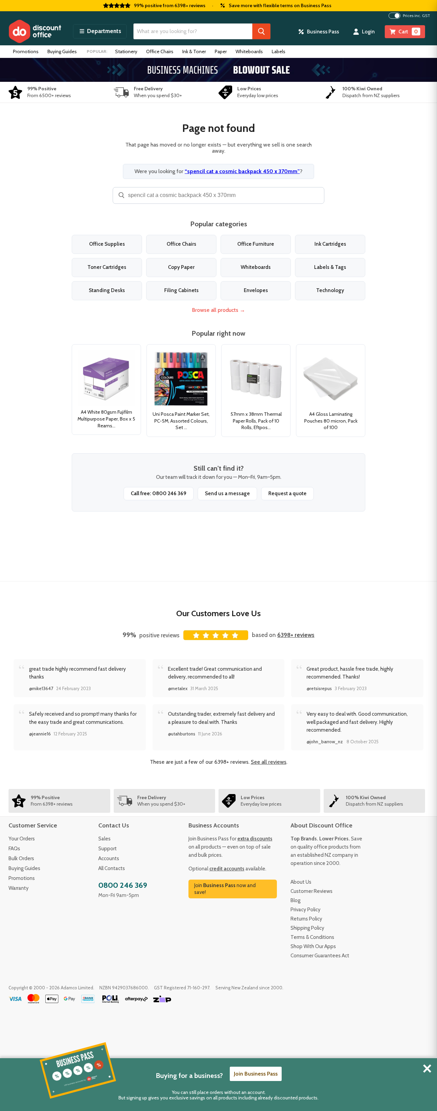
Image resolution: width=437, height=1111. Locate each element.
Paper (221, 51)
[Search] (261, 31)
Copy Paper (181, 267)
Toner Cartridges (106, 267)
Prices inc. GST (416, 15)
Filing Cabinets (181, 290)
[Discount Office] (35, 31)
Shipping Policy (307, 928)
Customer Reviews (312, 891)
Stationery (126, 51)
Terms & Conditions (312, 937)
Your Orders (22, 839)
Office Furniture (255, 244)
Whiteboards (249, 51)
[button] (100, 31)
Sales (104, 839)
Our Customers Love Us (218, 613)
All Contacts (111, 868)
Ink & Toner (194, 51)
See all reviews (268, 762)
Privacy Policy (306, 910)
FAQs (14, 849)
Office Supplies (107, 244)
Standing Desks (107, 290)
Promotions (26, 51)
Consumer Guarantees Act (320, 956)
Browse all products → (218, 310)
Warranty (19, 888)
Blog (295, 900)
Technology (330, 290)
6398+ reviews (295, 634)
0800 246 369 (122, 885)
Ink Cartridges (330, 244)
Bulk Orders (21, 858)
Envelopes (256, 290)
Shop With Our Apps (313, 946)
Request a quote (287, 493)
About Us (301, 882)
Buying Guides (62, 51)
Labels (278, 51)
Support (107, 849)
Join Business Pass (256, 1073)
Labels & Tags (330, 267)
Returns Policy (306, 919)
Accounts (108, 858)
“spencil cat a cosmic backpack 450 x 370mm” (242, 171)
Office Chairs (159, 51)
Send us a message (227, 493)
